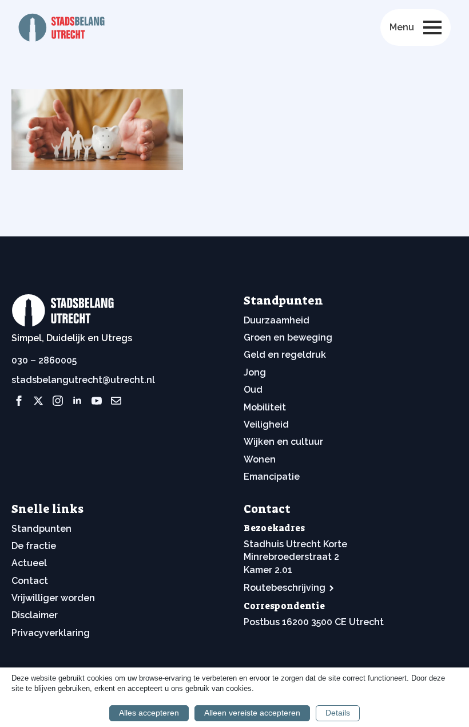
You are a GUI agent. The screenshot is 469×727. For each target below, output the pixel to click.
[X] (38, 400)
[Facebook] (18, 400)
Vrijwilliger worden (53, 597)
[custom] (116, 400)
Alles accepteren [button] (149, 712)
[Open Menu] (432, 27)
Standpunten (41, 528)
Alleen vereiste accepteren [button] (252, 712)
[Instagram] (57, 400)
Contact (29, 580)
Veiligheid (266, 424)
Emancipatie (272, 476)
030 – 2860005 (44, 360)
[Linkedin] (77, 400)
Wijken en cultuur (283, 441)
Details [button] (337, 712)
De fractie (33, 545)
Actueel (29, 563)
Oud (253, 389)
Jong (255, 372)
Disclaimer (34, 615)
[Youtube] (96, 400)
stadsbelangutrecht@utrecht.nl (83, 379)
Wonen (260, 459)
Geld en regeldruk (285, 354)
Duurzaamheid (276, 320)
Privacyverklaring (50, 632)
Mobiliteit (265, 407)
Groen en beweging (288, 337)
